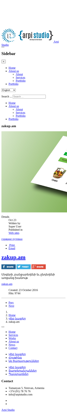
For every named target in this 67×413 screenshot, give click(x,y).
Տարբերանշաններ (23, 370)
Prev (11, 302)
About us (14, 71)
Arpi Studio (8, 409)
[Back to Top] (2, 326)
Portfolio (21, 80)
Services (20, 77)
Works (12, 338)
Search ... (6, 96)
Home (12, 67)
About (19, 74)
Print (12, 245)
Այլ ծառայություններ (24, 360)
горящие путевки (12, 239)
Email (12, 248)
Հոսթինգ (15, 357)
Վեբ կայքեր (17, 318)
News (12, 344)
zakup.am (13, 257)
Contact (13, 347)
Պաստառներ (18, 374)
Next (11, 305)
